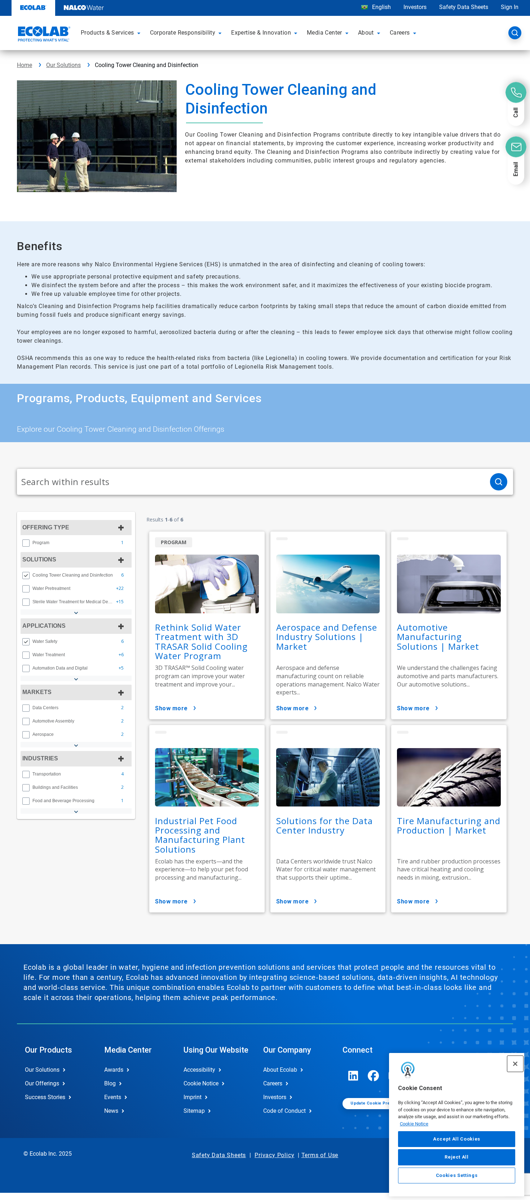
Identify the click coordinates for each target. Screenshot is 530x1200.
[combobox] (250, 481)
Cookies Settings (457, 1175)
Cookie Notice (414, 1123)
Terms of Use (320, 1155)
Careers (272, 1083)
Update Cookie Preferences (379, 1103)
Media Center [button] (324, 32)
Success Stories (45, 1097)
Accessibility (199, 1069)
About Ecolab (280, 1069)
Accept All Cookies (456, 1139)
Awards (113, 1069)
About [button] (366, 32)
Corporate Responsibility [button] (183, 32)
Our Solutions (63, 65)
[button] (140, 33)
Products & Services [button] (107, 32)
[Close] (515, 1064)
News (111, 1110)
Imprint (193, 1097)
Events (112, 1097)
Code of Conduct (284, 1110)
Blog (110, 1083)
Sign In (509, 7)
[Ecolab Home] (43, 35)
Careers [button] (400, 32)
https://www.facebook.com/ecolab (373, 1075)
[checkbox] (26, 543)
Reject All (457, 1157)
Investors (415, 7)
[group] (76, 542)
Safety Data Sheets (463, 7)
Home (24, 65)
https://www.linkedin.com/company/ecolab (353, 1075)
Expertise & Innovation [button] (261, 32)
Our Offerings (42, 1083)
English (381, 7)
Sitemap (194, 1110)
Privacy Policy (274, 1155)
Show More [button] (171, 708)
